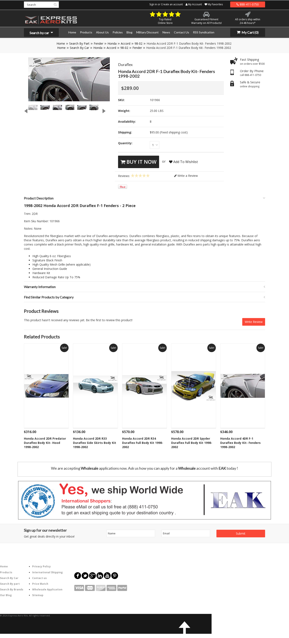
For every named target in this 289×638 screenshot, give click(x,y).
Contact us (39, 578)
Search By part (10, 584)
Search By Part (79, 43)
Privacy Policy (41, 566)
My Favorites (215, 4)
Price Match (40, 584)
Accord (125, 43)
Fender (98, 43)
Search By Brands (11, 589)
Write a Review (187, 176)
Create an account (172, 4)
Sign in (153, 4)
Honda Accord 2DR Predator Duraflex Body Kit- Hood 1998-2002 (45, 442)
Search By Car (79, 48)
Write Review (254, 322)
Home (60, 43)
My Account (194, 4)
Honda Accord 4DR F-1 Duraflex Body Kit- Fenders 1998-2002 (240, 442)
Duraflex (125, 64)
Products (6, 572)
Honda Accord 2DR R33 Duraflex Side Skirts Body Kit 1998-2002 (94, 442)
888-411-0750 (249, 4)
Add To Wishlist (185, 161)
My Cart (250, 32)
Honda (112, 43)
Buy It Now (141, 161)
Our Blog (6, 595)
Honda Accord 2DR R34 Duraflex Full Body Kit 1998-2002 (142, 442)
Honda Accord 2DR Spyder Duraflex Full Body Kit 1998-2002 (191, 442)
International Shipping (47, 572)
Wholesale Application (47, 589)
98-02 (138, 43)
